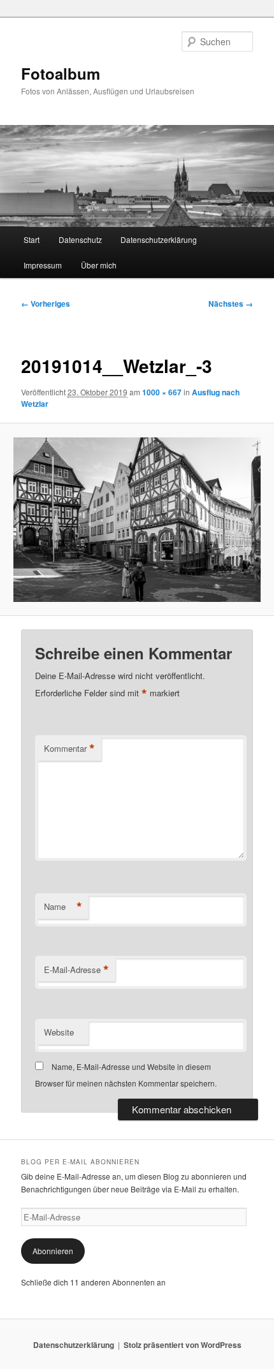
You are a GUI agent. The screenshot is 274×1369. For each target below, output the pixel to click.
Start (32, 239)
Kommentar (69, 748)
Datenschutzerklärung (158, 239)
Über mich (99, 265)
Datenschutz (80, 239)
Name (63, 907)
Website (59, 1032)
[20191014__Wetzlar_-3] (136, 519)
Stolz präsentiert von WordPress (183, 1345)
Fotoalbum (60, 73)
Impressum (43, 265)
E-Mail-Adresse (76, 970)
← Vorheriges (45, 303)
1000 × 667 (162, 392)
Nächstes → (230, 303)
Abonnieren (52, 1250)
